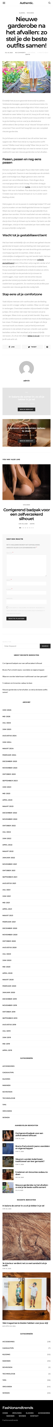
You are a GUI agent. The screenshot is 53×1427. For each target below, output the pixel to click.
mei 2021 (6, 903)
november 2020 (10, 935)
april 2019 (7, 1050)
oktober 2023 (9, 774)
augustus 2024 (9, 736)
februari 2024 (9, 755)
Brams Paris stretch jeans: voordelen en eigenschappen (23, 670)
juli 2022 (6, 832)
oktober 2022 (9, 826)
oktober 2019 (8, 1012)
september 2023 (10, 781)
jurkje (27, 187)
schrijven (7, 1092)
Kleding (22, 13)
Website (9, 598)
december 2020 (9, 928)
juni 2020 (6, 960)
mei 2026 (6, 716)
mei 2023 (6, 793)
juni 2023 (6, 787)
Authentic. (26, 3)
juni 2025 (6, 729)
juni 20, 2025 (23, 404)
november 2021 (9, 864)
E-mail (9, 589)
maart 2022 (7, 851)
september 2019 (9, 1018)
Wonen (6, 1117)
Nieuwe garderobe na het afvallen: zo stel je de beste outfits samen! (31, 1186)
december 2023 (9, 761)
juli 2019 (6, 1031)
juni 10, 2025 (6, 1268)
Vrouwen (30, 13)
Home (5, 1413)
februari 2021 (9, 922)
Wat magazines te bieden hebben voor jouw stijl (25, 1323)
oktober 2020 (9, 941)
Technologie (8, 1098)
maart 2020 (8, 980)
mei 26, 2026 (23, 435)
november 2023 (9, 768)
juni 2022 (6, 838)
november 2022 (9, 819)
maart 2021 (7, 915)
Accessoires (8, 1066)
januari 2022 (8, 858)
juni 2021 (6, 896)
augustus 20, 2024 (9, 1326)
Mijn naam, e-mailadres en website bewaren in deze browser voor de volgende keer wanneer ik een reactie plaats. (25, 610)
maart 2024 (8, 748)
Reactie (9, 553)
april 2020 (7, 973)
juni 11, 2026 (19, 1151)
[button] (20, 528)
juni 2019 (6, 1037)
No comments (20, 52)
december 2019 (9, 999)
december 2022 (9, 813)
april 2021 (7, 909)
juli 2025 (6, 723)
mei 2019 (6, 1044)
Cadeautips (26, 424)
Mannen (6, 1085)
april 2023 (7, 800)
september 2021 (9, 877)
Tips (26, 392)
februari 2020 (9, 986)
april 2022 (7, 845)
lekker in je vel (33, 336)
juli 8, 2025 (9, 52)
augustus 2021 (9, 883)
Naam (9, 580)
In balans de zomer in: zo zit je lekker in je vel (23, 1206)
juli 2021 (6, 890)
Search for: (6, 642)
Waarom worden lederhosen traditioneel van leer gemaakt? (24, 676)
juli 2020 (6, 954)
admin (27, 54)
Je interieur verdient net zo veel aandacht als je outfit (24, 1264)
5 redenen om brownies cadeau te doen (17, 683)
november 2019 (9, 1005)
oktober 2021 (8, 870)
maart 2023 (7, 806)
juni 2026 (6, 710)
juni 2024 (6, 742)
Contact (34, 1416)
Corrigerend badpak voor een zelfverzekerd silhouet (26, 514)
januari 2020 (8, 992)
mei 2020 (6, 967)
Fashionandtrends (17, 1407)
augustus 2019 (9, 1025)
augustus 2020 (9, 947)
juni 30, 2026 (23, 524)
